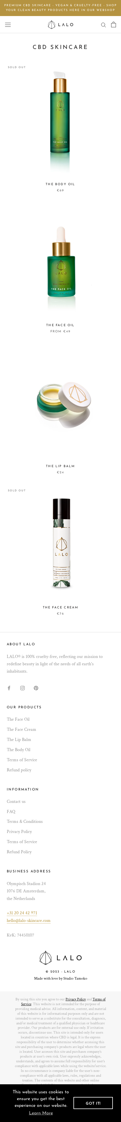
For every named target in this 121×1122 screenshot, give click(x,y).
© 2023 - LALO (60, 971)
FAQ (11, 812)
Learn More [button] (41, 1113)
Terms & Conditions (25, 822)
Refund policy (19, 770)
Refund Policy (19, 852)
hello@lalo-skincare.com (29, 921)
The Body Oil (60, 184)
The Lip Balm (60, 466)
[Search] (103, 24)
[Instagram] (22, 687)
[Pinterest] (36, 687)
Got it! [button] (93, 1103)
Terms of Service (22, 760)
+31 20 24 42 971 (22, 913)
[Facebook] (9, 687)
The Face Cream (61, 607)
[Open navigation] (8, 24)
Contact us (16, 802)
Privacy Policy (19, 832)
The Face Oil (60, 325)
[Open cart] (113, 24)
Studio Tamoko (75, 978)
